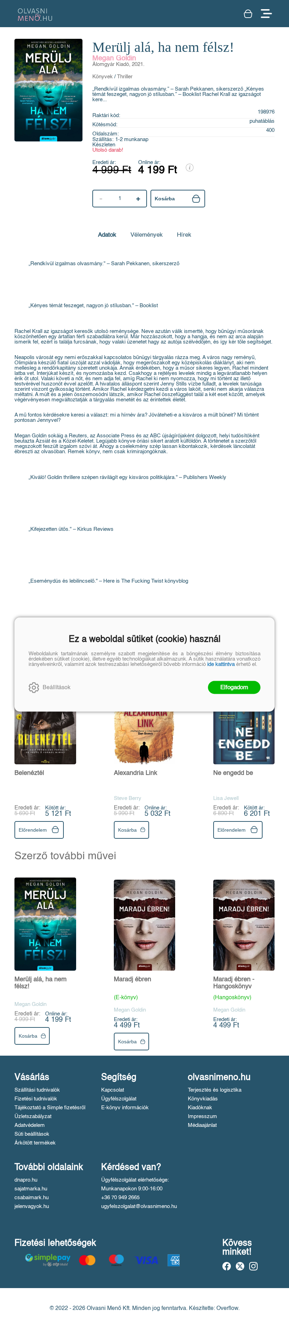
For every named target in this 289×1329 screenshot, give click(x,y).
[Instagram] (253, 1266)
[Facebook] (226, 1266)
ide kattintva (221, 664)
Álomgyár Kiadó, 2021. (118, 64)
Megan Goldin (114, 58)
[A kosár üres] (249, 14)
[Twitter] (240, 1266)
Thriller (125, 76)
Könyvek (102, 76)
